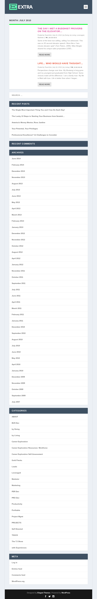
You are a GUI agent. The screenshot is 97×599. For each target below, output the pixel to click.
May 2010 (16, 358)
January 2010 (17, 371)
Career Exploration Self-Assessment (27, 454)
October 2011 (17, 277)
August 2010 (17, 339)
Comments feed (18, 575)
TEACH (15, 535)
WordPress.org (18, 581)
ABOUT (15, 417)
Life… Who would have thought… (60, 63)
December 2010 (18, 327)
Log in (14, 563)
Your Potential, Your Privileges (25, 129)
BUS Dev (15, 423)
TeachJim (48, 35)
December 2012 (18, 233)
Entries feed (17, 569)
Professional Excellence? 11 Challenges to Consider (34, 135)
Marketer (41, 37)
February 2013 (18, 221)
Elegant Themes (43, 593)
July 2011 (16, 290)
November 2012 (18, 240)
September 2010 (19, 333)
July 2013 (16, 190)
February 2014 (18, 165)
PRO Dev (15, 498)
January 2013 (17, 227)
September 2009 (19, 396)
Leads (14, 467)
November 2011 (18, 271)
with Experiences (19, 548)
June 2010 (16, 352)
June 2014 (16, 159)
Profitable (16, 510)
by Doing (66, 35)
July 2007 (16, 402)
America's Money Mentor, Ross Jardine (28, 122)
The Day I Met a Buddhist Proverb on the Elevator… (60, 30)
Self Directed (17, 529)
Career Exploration (20, 442)
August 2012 (17, 252)
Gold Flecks (17, 460)
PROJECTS (16, 523)
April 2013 (16, 208)
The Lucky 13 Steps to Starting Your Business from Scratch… (38, 116)
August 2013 (17, 184)
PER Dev (15, 491)
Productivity (17, 504)
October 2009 (17, 389)
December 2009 (18, 377)
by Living (73, 35)
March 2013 (17, 215)
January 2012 (17, 265)
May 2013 (16, 202)
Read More (44, 55)
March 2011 (16, 308)
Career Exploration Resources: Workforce (29, 448)
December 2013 (18, 171)
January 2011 (17, 321)
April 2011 (16, 302)
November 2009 (18, 383)
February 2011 (18, 314)
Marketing (16, 485)
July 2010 (16, 346)
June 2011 (16, 296)
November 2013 (18, 177)
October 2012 (17, 246)
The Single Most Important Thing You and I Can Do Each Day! (38, 110)
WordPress (66, 593)
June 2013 (16, 196)
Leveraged (80, 35)
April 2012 (16, 258)
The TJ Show (17, 541)
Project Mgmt (17, 517)
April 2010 (16, 364)
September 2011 (18, 283)
